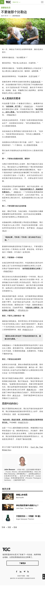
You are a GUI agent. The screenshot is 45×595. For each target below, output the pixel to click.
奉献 (28, 576)
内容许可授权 (21, 576)
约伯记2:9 (28, 106)
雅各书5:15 (31, 390)
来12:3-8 (16, 395)
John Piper (19, 508)
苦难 (3, 527)
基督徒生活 (5, 7)
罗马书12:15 (23, 310)
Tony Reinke (29, 508)
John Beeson (16, 16)
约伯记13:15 (23, 422)
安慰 (9, 527)
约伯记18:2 (8, 271)
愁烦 (15, 527)
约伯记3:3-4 (28, 330)
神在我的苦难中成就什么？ (27, 505)
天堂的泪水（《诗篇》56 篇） (29, 516)
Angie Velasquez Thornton (25, 519)
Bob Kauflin (20, 497)
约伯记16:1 (11, 115)
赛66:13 (17, 192)
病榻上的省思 (22, 495)
